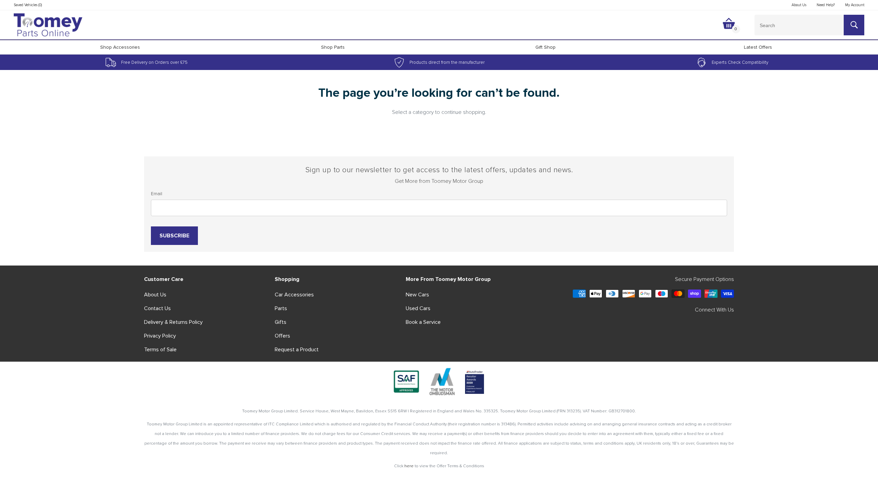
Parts (281, 308)
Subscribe (174, 235)
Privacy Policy (160, 335)
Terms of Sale (160, 349)
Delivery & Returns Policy (173, 322)
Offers (282, 335)
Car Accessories (294, 294)
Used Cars (418, 308)
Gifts (280, 322)
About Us (155, 294)
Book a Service (423, 322)
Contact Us (157, 308)
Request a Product (297, 349)
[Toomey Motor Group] (48, 25)
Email (156, 194)
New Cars (417, 294)
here (409, 466)
